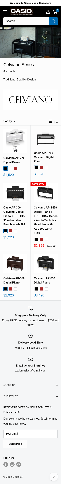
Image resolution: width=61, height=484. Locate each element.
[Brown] (15, 168)
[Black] (5, 168)
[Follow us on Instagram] (12, 464)
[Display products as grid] (50, 121)
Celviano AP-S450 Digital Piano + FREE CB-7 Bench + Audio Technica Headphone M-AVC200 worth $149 (46, 220)
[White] (10, 168)
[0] (55, 12)
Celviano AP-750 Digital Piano (44, 280)
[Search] (53, 21)
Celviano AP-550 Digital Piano (14, 280)
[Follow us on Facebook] (5, 464)
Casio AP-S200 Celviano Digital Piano (44, 157)
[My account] (48, 12)
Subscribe (15, 443)
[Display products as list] (56, 121)
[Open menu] (5, 11)
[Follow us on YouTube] (18, 464)
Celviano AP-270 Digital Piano (14, 160)
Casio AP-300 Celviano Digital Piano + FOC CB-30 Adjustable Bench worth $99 (14, 216)
